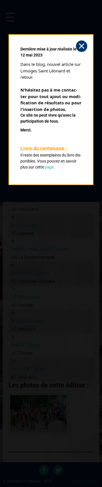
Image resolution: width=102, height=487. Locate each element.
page (49, 167)
